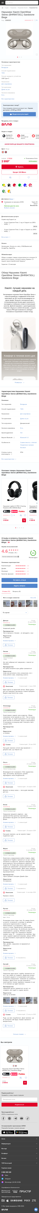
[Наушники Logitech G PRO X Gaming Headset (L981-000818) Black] (14, 491)
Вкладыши (5, 67)
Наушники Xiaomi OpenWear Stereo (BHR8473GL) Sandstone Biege (13, 1069)
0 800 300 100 (6, 1172)
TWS (3, 73)
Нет (21, 433)
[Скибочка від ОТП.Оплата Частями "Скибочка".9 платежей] (4, 191)
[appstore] (8, 1132)
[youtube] (21, 1118)
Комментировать (8, 640)
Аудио (7, 7)
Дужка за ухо (6, 89)
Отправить (7, 3)
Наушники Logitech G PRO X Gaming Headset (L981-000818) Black (14, 507)
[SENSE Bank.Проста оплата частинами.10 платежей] (25, 185)
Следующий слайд (34, 499)
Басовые (23, 447)
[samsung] (16, 1200)
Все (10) (33, 597)
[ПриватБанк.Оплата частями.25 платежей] (4, 185)
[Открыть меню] (3, 3)
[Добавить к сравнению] (10, 177)
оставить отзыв (19, 580)
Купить (24, 520)
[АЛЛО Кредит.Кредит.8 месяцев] (30, 185)
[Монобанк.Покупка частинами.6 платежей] (9, 185)
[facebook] (3, 1118)
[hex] (13, 1066)
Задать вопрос (19, 586)
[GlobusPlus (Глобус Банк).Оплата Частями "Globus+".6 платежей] (9, 191)
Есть (3, 95)
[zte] (34, 1200)
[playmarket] (21, 1132)
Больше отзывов (18, 1034)
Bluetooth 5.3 (24, 437)
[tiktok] (28, 1118)
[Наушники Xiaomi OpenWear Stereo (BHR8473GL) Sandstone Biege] (14, 1056)
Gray (6, 152)
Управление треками (27, 445)
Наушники (13, 7)
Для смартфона (7, 84)
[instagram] (9, 1118)
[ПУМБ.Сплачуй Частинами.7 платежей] (14, 185)
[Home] (2, 8)
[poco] (27, 1200)
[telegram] (15, 1118)
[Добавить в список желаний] (28, 177)
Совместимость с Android (28, 442)
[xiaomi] (3, 1200)
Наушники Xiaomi (23, 7)
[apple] (7, 1200)
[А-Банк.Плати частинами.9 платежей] (19, 185)
